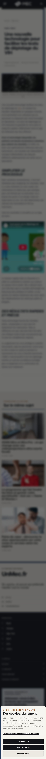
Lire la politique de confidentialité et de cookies (21, 733)
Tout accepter (23, 747)
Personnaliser (23, 754)
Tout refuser (23, 741)
